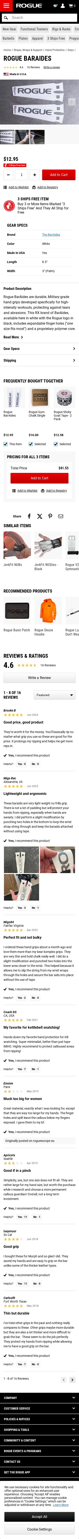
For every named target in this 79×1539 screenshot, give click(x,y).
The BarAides (51, 234)
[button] (6, 18)
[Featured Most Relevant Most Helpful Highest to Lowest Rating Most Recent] (54, 695)
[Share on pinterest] (50, 516)
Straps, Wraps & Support (28, 50)
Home (7, 50)
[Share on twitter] (39, 516)
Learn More (60, 1505)
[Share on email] (60, 516)
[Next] (72, 1380)
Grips (71, 50)
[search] (39, 18)
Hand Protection (55, 50)
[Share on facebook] (29, 516)
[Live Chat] (56, 6)
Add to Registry (47, 187)
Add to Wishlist (19, 187)
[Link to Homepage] (29, 5)
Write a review (51, 67)
